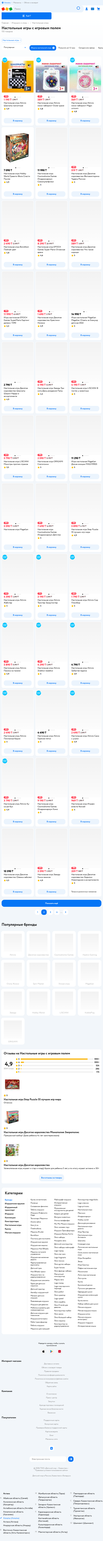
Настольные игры (40, 23)
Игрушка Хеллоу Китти (63, 1234)
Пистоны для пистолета (40, 1239)
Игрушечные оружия (39, 1242)
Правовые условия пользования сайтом (51, 1470)
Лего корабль (59, 1302)
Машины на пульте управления (38, 1253)
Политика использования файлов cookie (51, 1379)
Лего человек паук (61, 1227)
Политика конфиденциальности (51, 1375)
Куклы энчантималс (39, 1200)
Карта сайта (51, 1386)
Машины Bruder (37, 1232)
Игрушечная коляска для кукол (88, 1296)
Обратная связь (51, 1382)
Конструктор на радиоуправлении (61, 1325)
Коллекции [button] (10, 1217)
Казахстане (56, 1476)
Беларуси (67, 1476)
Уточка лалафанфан (62, 1220)
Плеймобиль (36, 1229)
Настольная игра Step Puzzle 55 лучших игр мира (32, 1099)
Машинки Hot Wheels (40, 1249)
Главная (5, 23)
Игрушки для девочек (39, 1305)
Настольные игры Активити (85, 1236)
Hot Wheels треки (38, 1272)
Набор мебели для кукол (88, 1304)
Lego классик (83, 1203)
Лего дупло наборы (62, 1264)
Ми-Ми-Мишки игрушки (64, 1224)
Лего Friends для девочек (61, 1306)
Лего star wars (60, 1254)
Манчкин (81, 1213)
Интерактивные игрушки (60, 1204)
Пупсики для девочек (86, 1288)
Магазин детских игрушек (37, 1297)
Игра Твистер (83, 1232)
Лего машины (59, 1321)
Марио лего (59, 1280)
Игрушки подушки (85, 1323)
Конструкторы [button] (12, 1221)
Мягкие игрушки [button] (13, 1232)
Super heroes (59, 1268)
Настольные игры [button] (13, 1225)
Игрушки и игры (19, 23)
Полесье (34, 1203)
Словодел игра (84, 1244)
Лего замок (58, 1314)
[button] (27, 15)
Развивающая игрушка (40, 1301)
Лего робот (59, 1292)
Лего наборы (59, 1237)
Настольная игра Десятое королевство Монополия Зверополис (41, 1132)
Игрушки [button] (9, 1213)
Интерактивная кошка (87, 1326)
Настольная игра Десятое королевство (27, 1165)
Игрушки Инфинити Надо (39, 1214)
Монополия (83, 1272)
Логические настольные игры (88, 1248)
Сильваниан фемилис (39, 1206)
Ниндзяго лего (60, 1241)
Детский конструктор (63, 1244)
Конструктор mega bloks (88, 1200)
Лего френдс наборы (62, 1271)
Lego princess (83, 1206)
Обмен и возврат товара (52, 1367)
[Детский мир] (7, 9)
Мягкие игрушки (84, 1307)
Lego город (58, 1251)
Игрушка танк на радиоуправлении (38, 1276)
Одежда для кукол (85, 1292)
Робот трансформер (39, 1322)
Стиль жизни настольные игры (88, 1254)
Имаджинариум (84, 1216)
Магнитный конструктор (59, 1275)
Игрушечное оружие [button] (15, 1203)
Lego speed (58, 1298)
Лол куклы (82, 1278)
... (61, 912)
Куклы (80, 1282)
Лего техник (59, 1261)
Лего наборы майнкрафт (64, 1247)
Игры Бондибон (84, 1258)
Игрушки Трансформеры (64, 1231)
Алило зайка (36, 1222)
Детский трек (36, 1268)
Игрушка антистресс (39, 1319)
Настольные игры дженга (85, 1227)
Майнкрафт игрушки (62, 1200)
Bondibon (35, 1235)
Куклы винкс (83, 1301)
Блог (52, 1435)
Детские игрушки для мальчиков (39, 1314)
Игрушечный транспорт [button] (11, 1208)
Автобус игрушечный (39, 1292)
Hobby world (83, 1220)
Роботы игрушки (37, 1325)
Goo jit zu (34, 1225)
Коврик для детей (61, 1214)
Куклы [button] (8, 1229)
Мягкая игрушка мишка (87, 1311)
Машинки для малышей (40, 1329)
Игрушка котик (84, 1314)
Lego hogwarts (60, 1257)
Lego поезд (58, 1283)
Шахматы (81, 1241)
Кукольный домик (85, 1285)
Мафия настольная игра (87, 1268)
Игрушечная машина (39, 1245)
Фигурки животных (62, 1217)
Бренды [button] (8, 1199)
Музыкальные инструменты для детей (63, 1209)
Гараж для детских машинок (38, 1285)
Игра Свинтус (83, 1265)
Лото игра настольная (87, 1275)
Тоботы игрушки (37, 1210)
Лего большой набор (62, 1317)
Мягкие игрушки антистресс (84, 1318)
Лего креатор (59, 1295)
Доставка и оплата (51, 1364)
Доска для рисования (86, 1223)
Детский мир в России (41, 1476)
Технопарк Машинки (39, 1218)
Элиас (80, 1261)
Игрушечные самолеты (40, 1280)
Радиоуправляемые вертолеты (38, 1264)
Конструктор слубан (62, 1311)
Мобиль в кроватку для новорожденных (40, 1309)
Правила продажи (51, 1371)
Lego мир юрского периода (62, 1287)
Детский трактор (38, 1289)
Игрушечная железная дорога (40, 1258)
